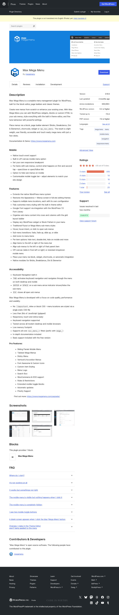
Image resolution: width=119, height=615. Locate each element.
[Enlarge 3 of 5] (49, 413)
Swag (74, 587)
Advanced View (86, 150)
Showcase (34, 576)
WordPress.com (98, 576)
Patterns (33, 587)
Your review (85, 192)
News (11, 580)
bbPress (95, 584)
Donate (75, 584)
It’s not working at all (18, 483)
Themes (33, 580)
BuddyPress (97, 587)
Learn (52, 576)
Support (106, 84)
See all (107, 192)
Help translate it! (80, 18)
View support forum (88, 221)
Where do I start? (16, 475)
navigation (105, 139)
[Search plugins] (34, 26)
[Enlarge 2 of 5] (27, 427)
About (11, 576)
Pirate (33, 600)
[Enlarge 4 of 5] (49, 427)
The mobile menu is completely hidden (25, 505)
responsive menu (103, 143)
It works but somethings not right (23, 490)
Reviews (26, 84)
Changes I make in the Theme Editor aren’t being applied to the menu (25, 527)
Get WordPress (108, 4)
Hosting (12, 584)
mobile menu (104, 134)
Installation (40, 84)
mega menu (99, 129)
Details (15, 84)
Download (104, 72)
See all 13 (106, 124)
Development (56, 84)
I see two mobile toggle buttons (23, 512)
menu (107, 129)
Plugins (32, 584)
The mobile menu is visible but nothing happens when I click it (35, 497)
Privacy (12, 587)
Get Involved (76, 576)
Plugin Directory (15, 12)
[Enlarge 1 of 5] (27, 413)
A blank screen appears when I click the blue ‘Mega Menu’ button (37, 519)
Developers (55, 584)
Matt (94, 580)
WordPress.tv (56, 587)
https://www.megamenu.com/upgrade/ (43, 396)
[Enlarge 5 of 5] (71, 413)
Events (73, 580)
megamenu (30, 74)
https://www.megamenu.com (43, 141)
